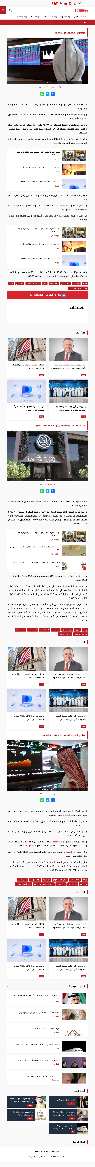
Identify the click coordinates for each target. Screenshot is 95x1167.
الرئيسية (86, 22)
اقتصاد (83, 16)
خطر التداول (19, 283)
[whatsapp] (42, 94)
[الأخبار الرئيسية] (7, 986)
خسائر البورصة (61, 884)
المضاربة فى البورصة (33, 283)
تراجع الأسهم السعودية (23, 884)
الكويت (77, 629)
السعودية (57, 842)
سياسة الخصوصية (53, 1156)
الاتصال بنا (32, 1156)
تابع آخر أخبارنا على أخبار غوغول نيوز (45, 295)
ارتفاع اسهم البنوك (65, 634)
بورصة (79, 22)
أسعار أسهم (53, 283)
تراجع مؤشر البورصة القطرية (78, 288)
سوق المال (55, 629)
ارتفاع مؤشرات (20, 629)
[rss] (61, 3)
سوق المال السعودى (60, 879)
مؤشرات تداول (65, 283)
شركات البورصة (35, 879)
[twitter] (48, 94)
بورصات (54, 16)
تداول (44, 283)
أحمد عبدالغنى (55, 87)
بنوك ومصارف (65, 16)
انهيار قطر (76, 283)
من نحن (42, 1156)
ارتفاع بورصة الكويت (80, 634)
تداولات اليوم (73, 884)
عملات (46, 16)
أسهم (11, 283)
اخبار (76, 16)
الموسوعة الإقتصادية (23, 16)
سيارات (37, 16)
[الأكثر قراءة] (7, 1142)
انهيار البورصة (32, 629)
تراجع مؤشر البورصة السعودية (43, 884)
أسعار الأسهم (44, 629)
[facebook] (53, 94)
